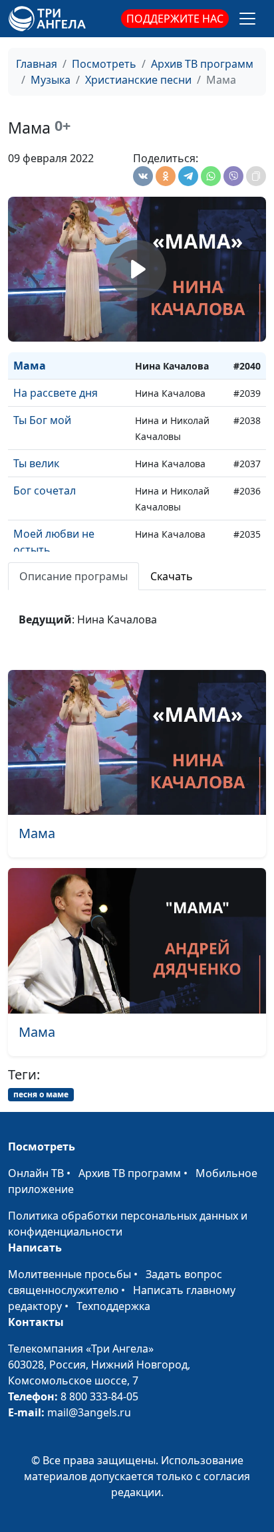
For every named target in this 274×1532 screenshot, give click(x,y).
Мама (29, 365)
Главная (36, 63)
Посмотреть (104, 63)
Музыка (50, 79)
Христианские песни (138, 79)
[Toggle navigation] (247, 18)
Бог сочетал (44, 490)
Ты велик (36, 463)
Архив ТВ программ (202, 63)
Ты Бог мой (42, 420)
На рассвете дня (55, 392)
